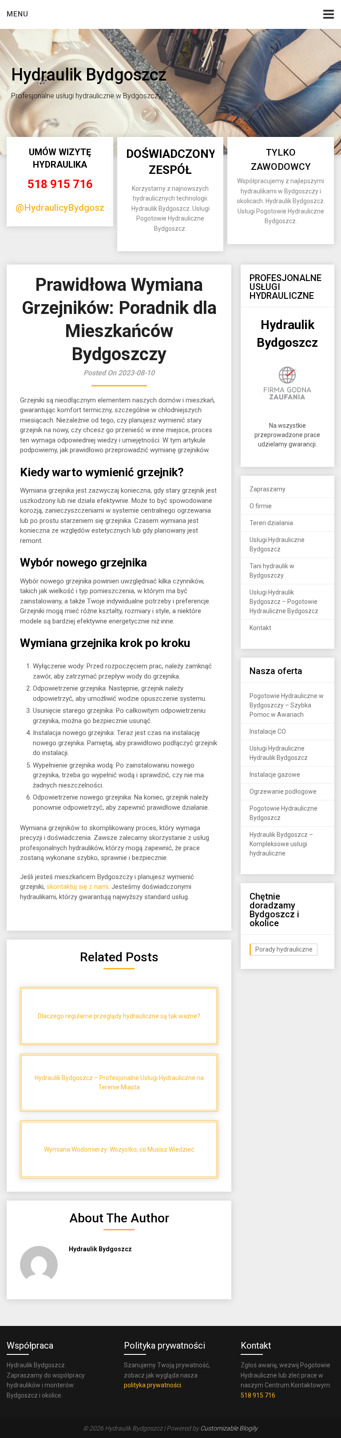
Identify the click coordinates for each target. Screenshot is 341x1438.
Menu (17, 14)
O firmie (261, 506)
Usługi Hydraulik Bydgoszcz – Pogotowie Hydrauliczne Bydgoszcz (284, 602)
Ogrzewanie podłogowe (283, 791)
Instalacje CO (268, 731)
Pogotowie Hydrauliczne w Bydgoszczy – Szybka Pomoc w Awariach (287, 705)
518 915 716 (60, 184)
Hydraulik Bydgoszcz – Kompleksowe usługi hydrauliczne (281, 844)
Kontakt (260, 627)
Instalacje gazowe (275, 774)
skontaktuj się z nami (77, 887)
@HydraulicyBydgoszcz (65, 207)
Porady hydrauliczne (284, 949)
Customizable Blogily (229, 1428)
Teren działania (271, 522)
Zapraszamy (267, 489)
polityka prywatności (152, 1385)
